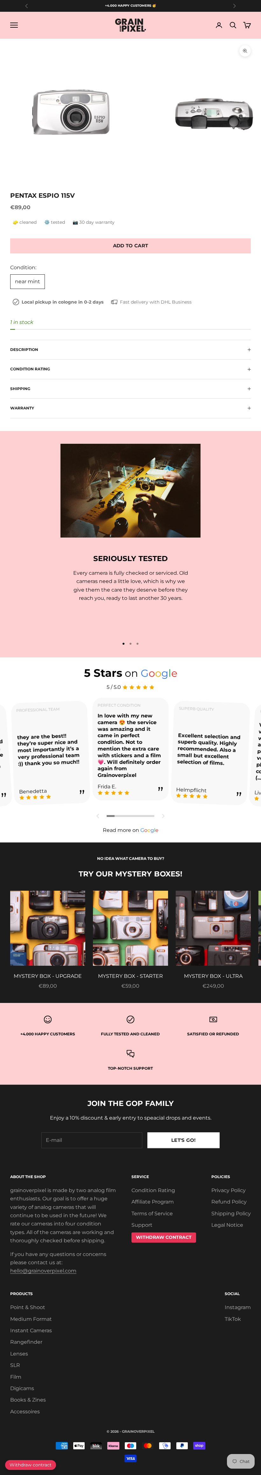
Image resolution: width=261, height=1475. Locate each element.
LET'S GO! (183, 1140)
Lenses (19, 1354)
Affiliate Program (152, 1202)
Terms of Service (152, 1214)
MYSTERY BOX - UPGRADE (48, 976)
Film (15, 1377)
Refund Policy (229, 1202)
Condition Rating (153, 1190)
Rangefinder (26, 1342)
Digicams (22, 1388)
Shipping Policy (231, 1214)
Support (141, 1225)
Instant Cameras (31, 1331)
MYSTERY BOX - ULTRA (213, 976)
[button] (98, 816)
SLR (15, 1365)
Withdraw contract (31, 1465)
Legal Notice (227, 1225)
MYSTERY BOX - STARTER (130, 976)
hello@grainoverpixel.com (43, 1271)
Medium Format (31, 1319)
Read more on (131, 830)
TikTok (233, 1319)
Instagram (238, 1307)
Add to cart (130, 246)
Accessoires (25, 1412)
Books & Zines (28, 1400)
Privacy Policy (228, 1190)
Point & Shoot (27, 1307)
